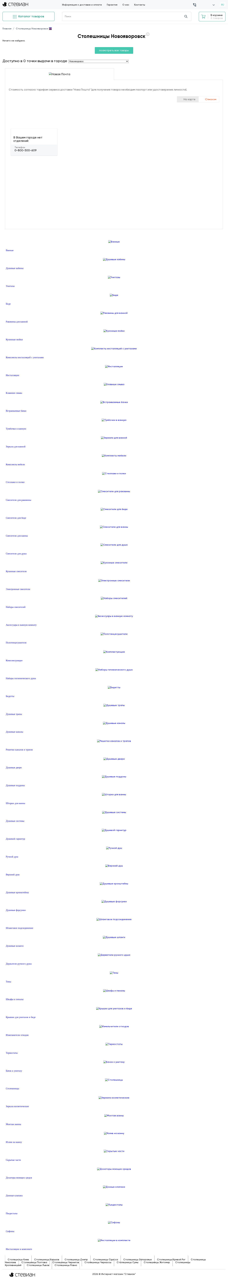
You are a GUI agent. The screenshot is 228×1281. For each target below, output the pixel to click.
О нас (125, 4)
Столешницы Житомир (157, 1262)
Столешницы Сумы (127, 1262)
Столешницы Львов (38, 1265)
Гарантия (112, 4)
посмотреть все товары (114, 50)
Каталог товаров (31, 16)
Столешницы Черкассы (97, 1262)
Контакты (139, 4)
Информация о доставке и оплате (82, 4)
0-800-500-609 (26, 150)
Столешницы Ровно (66, 1265)
